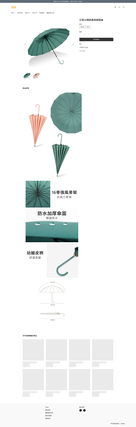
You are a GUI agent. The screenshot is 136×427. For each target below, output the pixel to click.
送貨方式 (27, 13)
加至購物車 (96, 39)
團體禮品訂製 (50, 13)
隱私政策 (47, 418)
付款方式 (34, 13)
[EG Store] (13, 7)
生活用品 (82, 51)
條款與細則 (48, 415)
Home (47, 407)
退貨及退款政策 (116, 423)
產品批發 (47, 410)
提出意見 (123, 423)
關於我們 (20, 13)
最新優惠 (41, 13)
